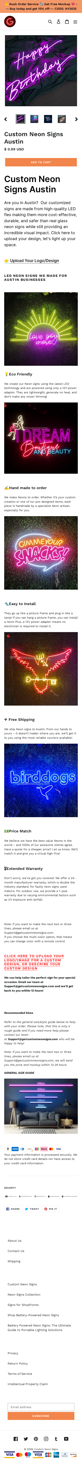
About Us (14, 1240)
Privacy (13, 1353)
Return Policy (18, 1363)
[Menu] (75, 21)
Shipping (14, 1261)
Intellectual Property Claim (28, 1384)
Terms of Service (20, 1374)
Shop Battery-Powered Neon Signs (33, 1315)
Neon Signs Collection (24, 1294)
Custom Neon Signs (22, 1284)
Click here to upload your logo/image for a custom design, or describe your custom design (34, 962)
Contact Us (16, 1251)
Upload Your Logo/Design (34, 260)
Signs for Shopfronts (23, 1305)
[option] (20, 119)
